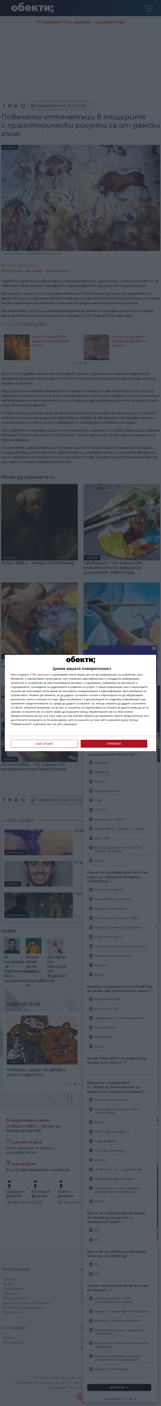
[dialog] (80, 703)
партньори (43, 674)
